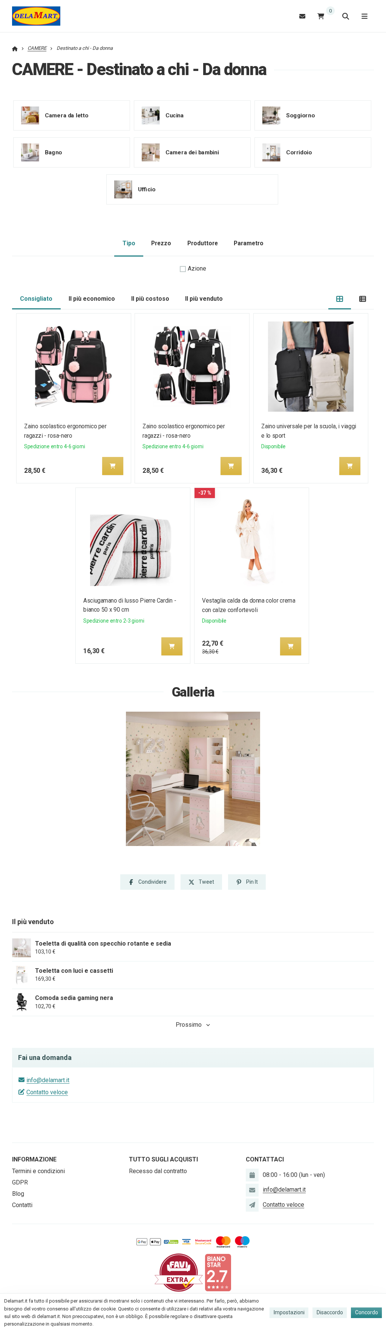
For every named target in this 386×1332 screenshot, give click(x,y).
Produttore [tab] (202, 243)
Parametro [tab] (248, 243)
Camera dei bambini (192, 152)
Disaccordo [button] (330, 1312)
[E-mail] (302, 16)
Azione (197, 268)
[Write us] (252, 1204)
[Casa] (36, 16)
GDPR (20, 1182)
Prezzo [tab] (161, 243)
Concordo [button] (366, 1312)
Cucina (174, 115)
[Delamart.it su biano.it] (217, 1272)
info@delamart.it (47, 1080)
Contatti (22, 1205)
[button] (112, 466)
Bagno (53, 152)
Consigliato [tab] (36, 298)
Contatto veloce (47, 1092)
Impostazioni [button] (289, 1312)
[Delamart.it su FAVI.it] (179, 1272)
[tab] (339, 299)
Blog (18, 1193)
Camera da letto (67, 115)
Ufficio (147, 189)
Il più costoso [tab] (150, 298)
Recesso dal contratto (158, 1171)
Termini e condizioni (38, 1171)
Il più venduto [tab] (204, 298)
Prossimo (189, 1024)
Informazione (34, 1159)
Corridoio (299, 152)
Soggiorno (300, 115)
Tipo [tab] (129, 243)
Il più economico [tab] (92, 298)
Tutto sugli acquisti (163, 1159)
